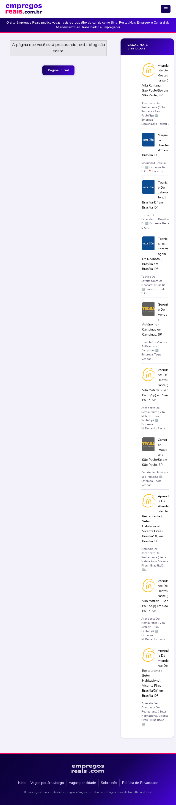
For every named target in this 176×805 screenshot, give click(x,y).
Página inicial (58, 70)
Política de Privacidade (140, 782)
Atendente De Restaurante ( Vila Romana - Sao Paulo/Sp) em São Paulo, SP (155, 80)
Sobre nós (109, 782)
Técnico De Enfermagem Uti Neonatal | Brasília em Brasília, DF (155, 254)
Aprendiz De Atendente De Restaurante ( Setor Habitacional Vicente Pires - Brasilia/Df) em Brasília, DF (155, 518)
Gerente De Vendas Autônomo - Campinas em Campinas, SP (155, 319)
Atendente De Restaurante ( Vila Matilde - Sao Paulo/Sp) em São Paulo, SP (155, 385)
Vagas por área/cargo (47, 782)
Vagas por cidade (82, 782)
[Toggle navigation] (165, 9)
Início (22, 782)
